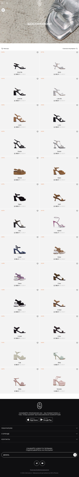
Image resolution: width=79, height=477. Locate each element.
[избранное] (72, 3)
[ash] (39, 3)
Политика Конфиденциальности (39, 470)
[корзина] (77, 3)
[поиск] (7, 3)
